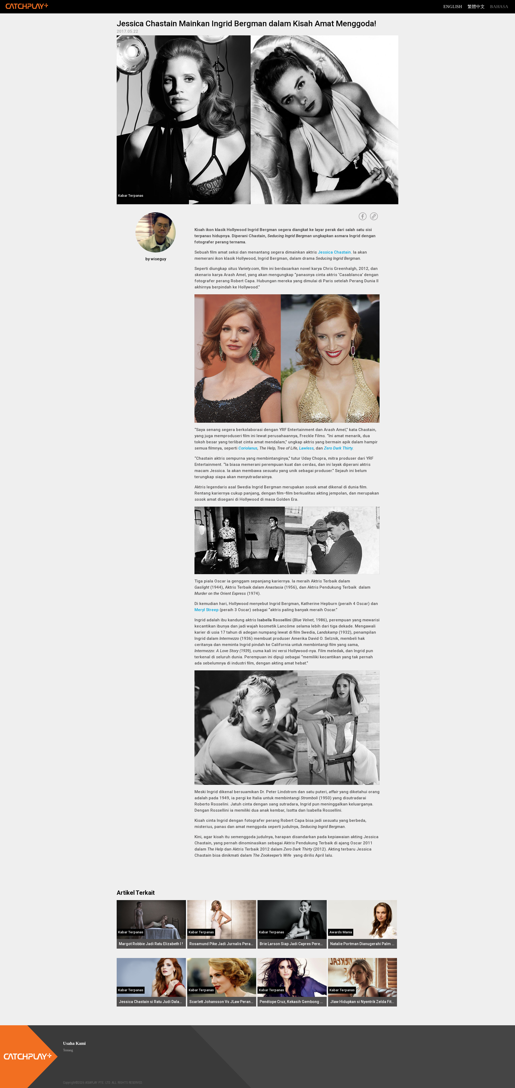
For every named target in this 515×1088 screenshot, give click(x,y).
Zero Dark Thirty (338, 448)
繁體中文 (476, 6)
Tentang (68, 1050)
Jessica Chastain (334, 252)
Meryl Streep (206, 609)
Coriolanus (248, 448)
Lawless (306, 448)
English (452, 6)
